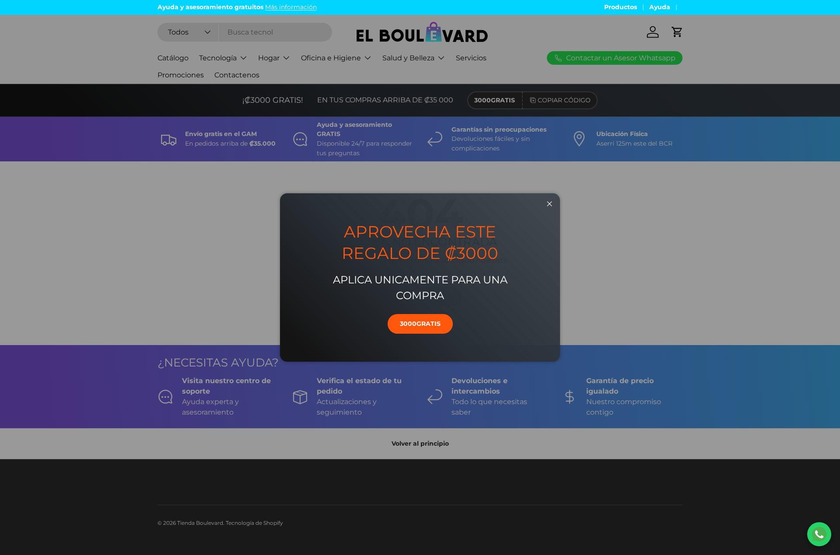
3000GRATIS (420, 324)
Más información (291, 7)
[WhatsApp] (819, 534)
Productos (620, 7)
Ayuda (659, 7)
